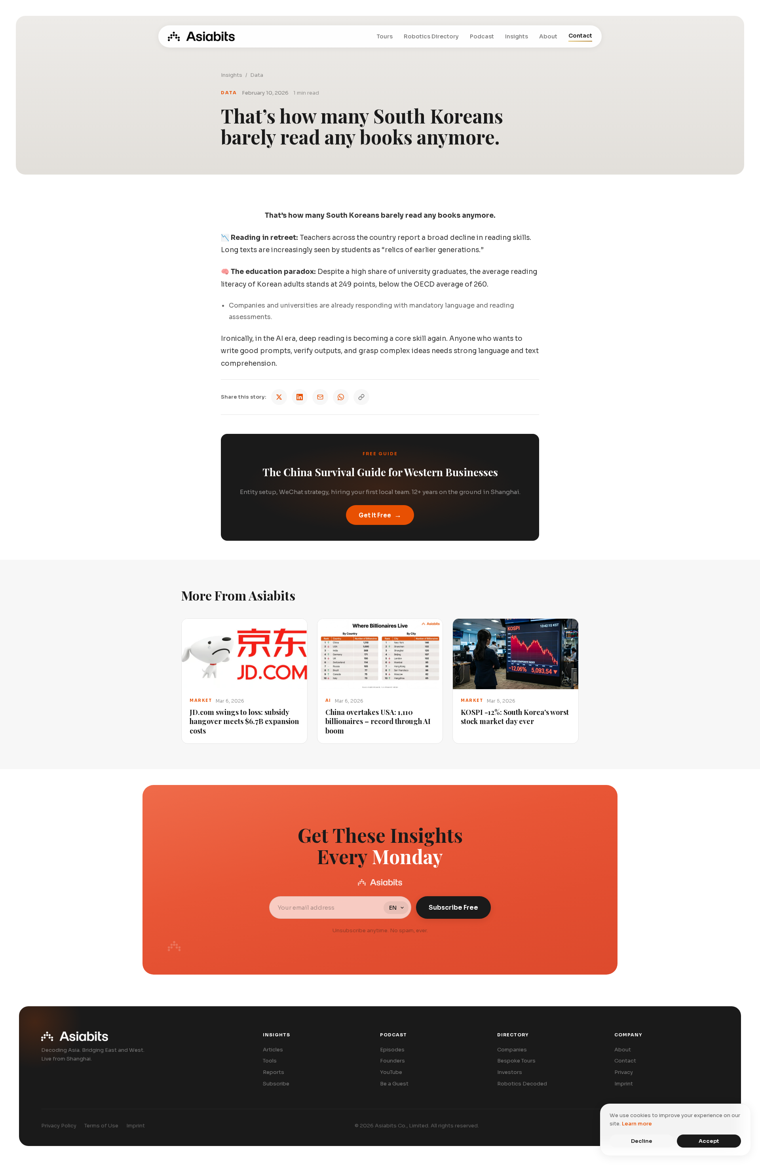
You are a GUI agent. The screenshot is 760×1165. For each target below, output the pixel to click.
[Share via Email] (320, 397)
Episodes (392, 1049)
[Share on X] (279, 397)
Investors (509, 1072)
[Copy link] (361, 397)
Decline (641, 1141)
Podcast (482, 36)
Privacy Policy (58, 1125)
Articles (273, 1049)
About (548, 36)
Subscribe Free (453, 907)
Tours (384, 36)
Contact (580, 35)
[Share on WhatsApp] (341, 397)
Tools (270, 1060)
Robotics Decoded (522, 1083)
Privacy (623, 1072)
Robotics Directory (431, 36)
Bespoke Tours (516, 1060)
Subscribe (276, 1083)
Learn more (637, 1123)
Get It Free (380, 515)
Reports (273, 1072)
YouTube (391, 1072)
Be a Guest (394, 1083)
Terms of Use (101, 1125)
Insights (516, 36)
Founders (392, 1060)
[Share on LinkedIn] (300, 397)
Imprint (623, 1083)
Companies (512, 1049)
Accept (709, 1141)
